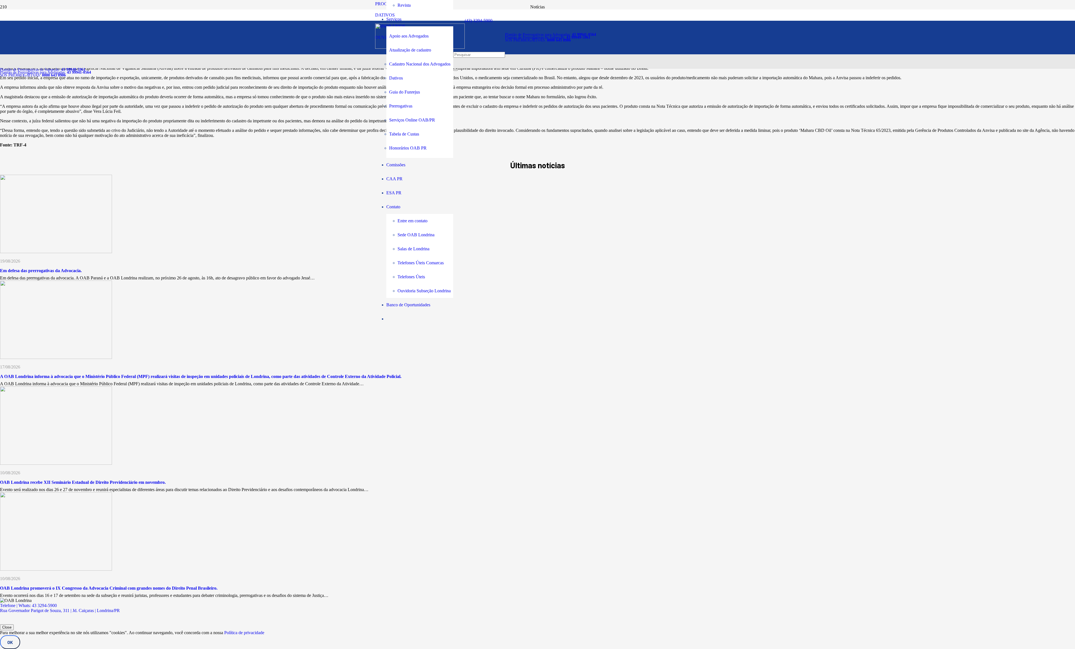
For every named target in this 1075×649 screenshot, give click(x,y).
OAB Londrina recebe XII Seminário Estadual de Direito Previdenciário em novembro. (83, 482)
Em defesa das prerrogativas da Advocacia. (41, 270)
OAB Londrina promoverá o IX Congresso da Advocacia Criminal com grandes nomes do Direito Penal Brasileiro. (109, 588)
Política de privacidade (244, 632)
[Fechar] (455, 70)
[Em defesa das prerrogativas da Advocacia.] (56, 251)
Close (6, 627)
